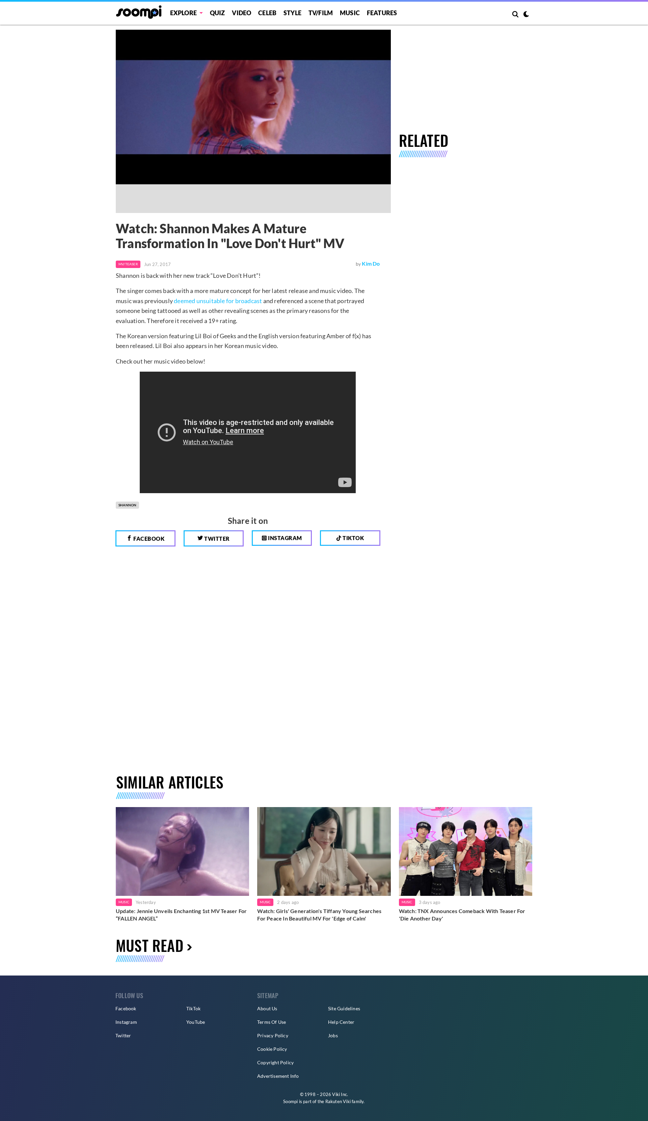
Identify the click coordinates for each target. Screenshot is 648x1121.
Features (382, 13)
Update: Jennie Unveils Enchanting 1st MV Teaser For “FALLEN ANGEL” (181, 915)
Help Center (341, 1022)
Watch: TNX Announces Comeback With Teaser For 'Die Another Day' (462, 915)
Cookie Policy (272, 1049)
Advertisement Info (278, 1076)
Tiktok (353, 538)
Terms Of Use (271, 1022)
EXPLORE (183, 13)
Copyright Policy (275, 1062)
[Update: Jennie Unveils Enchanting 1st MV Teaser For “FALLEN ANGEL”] (182, 851)
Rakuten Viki (338, 1101)
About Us (267, 1008)
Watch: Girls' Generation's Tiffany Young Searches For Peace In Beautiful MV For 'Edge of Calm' (319, 915)
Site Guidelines (344, 1008)
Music (350, 13)
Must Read (149, 945)
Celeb (267, 13)
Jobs (333, 1035)
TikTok (193, 1008)
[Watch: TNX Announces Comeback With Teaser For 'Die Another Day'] (465, 851)
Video (241, 13)
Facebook (148, 538)
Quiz (217, 13)
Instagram (284, 538)
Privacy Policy (272, 1035)
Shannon (127, 505)
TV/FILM (320, 13)
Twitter (216, 538)
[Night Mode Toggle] (526, 15)
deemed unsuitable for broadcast (218, 300)
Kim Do (371, 263)
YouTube (195, 1022)
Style (292, 13)
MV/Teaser (128, 264)
